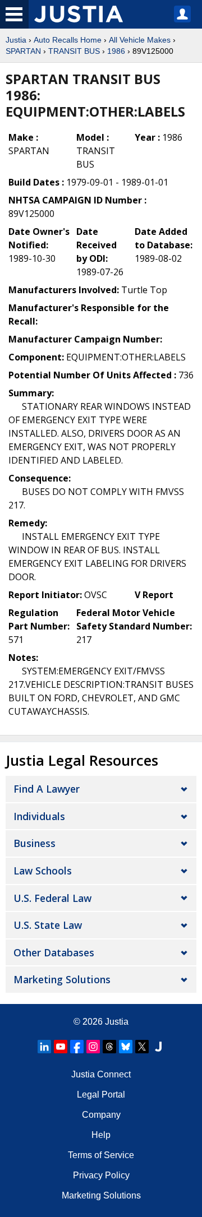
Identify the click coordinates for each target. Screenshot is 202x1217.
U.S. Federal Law (52, 898)
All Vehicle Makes (140, 39)
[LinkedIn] (44, 1046)
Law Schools (42, 870)
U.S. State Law (47, 925)
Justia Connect (101, 1074)
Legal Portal (101, 1094)
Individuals (39, 816)
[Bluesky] (125, 1046)
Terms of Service (101, 1155)
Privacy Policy (101, 1175)
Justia (16, 39)
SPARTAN (23, 51)
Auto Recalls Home (68, 39)
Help (101, 1135)
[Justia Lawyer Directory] (158, 1046)
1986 (116, 51)
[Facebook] (77, 1046)
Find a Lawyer (46, 788)
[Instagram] (93, 1046)
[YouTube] (60, 1046)
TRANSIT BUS (74, 51)
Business (34, 843)
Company (101, 1114)
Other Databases (53, 952)
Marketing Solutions (62, 979)
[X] (142, 1046)
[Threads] (109, 1046)
